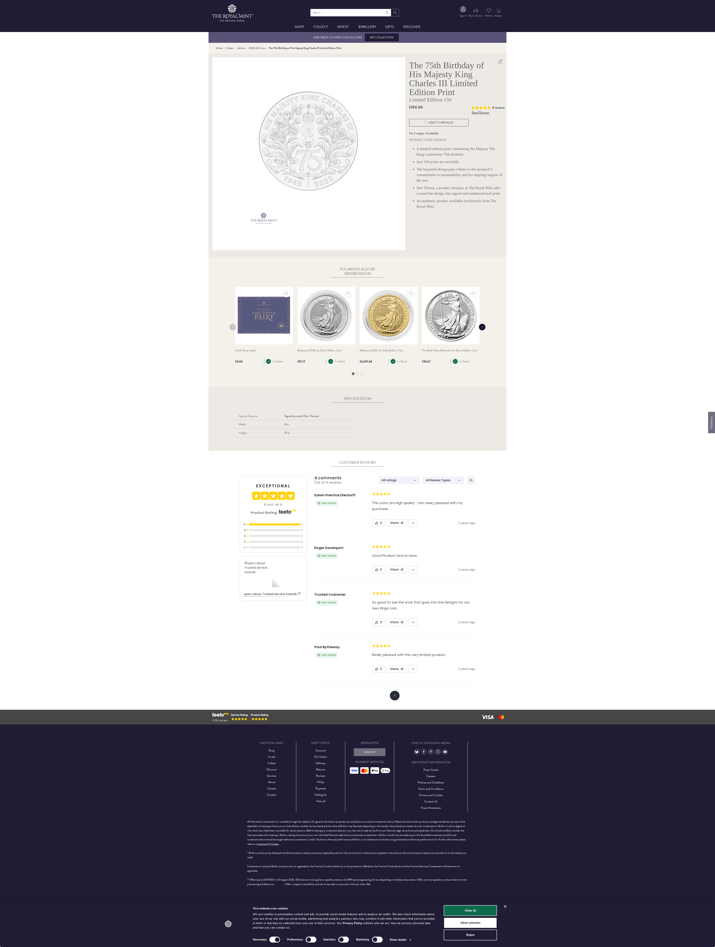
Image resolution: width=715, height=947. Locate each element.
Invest (343, 26)
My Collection (381, 37)
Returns (320, 769)
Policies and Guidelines (431, 782)
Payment (320, 788)
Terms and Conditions (431, 789)
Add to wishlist (441, 122)
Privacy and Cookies (431, 795)
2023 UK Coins (257, 48)
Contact (271, 795)
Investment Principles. (267, 844)
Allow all (470, 910)
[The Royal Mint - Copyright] (233, 12)
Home (219, 48)
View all (320, 801)
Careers (271, 788)
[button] (482, 107)
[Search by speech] (387, 12)
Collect (320, 26)
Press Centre (430, 770)
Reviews (320, 776)
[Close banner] (505, 906)
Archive (241, 48)
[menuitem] (463, 12)
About (271, 782)
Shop (299, 26)
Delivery (320, 763)
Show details (398, 939)
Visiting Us (320, 795)
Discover (411, 26)
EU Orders (320, 757)
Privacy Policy (353, 923)
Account (321, 750)
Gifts (389, 26)
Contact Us (431, 801)
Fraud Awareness (431, 808)
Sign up (370, 752)
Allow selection (470, 922)
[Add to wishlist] (286, 293)
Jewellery (367, 26)
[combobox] (350, 12)
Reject (470, 934)
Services (271, 776)
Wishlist (489, 16)
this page (279, 884)
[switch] (311, 940)
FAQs (320, 782)
